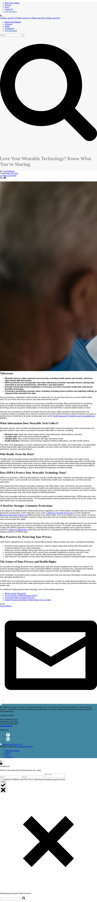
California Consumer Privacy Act (59, 513)
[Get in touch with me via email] (51, 701)
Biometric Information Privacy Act (14, 515)
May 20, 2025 (12, 173)
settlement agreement (18, 530)
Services (8, 5)
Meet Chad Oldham (12, 3)
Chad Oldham (8, 171)
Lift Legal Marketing (24, 747)
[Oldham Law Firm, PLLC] (30, 18)
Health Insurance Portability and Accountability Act (74, 416)
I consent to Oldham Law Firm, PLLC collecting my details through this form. (34, 780)
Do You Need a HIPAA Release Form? (21, 596)
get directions (6, 726)
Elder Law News (9, 176)
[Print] (5, 178)
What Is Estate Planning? (15, 593)
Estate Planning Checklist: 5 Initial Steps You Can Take (28, 600)
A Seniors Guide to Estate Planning (19, 598)
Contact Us (9, 9)
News (7, 7)
